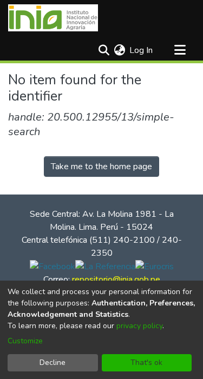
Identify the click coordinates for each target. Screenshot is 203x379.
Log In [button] (141, 50)
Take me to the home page (101, 166)
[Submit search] (103, 50)
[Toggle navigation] (180, 50)
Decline (53, 362)
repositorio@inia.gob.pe (116, 279)
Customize (25, 341)
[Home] (53, 17)
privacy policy (139, 326)
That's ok (146, 362)
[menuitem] (119, 50)
